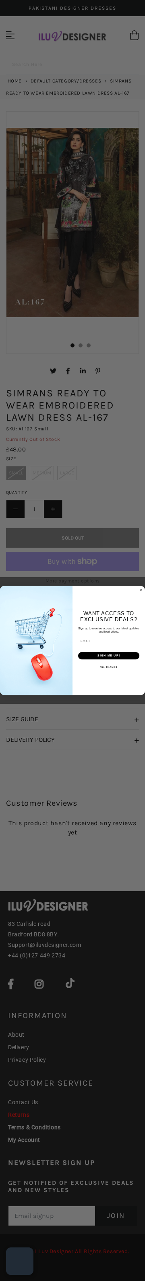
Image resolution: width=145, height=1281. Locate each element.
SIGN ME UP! (108, 655)
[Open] (19, 1261)
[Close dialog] (141, 590)
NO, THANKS (109, 667)
